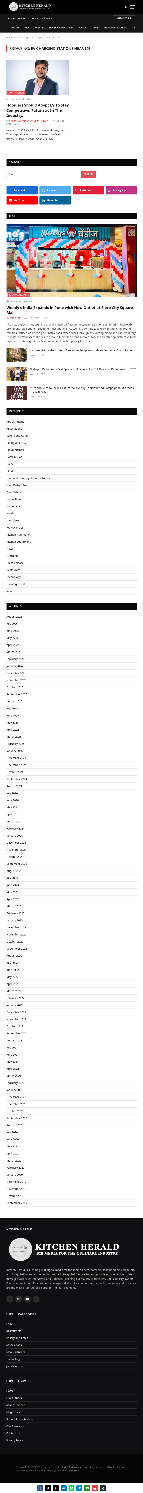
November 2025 (16, 680)
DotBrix (75, 1470)
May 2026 (12, 638)
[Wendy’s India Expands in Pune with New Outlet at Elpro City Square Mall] (72, 260)
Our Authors (14, 1398)
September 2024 (17, 779)
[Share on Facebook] (40, 1488)
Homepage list (16, 506)
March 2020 (14, 1160)
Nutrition (12, 556)
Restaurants (34, 28)
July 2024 (12, 793)
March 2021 (14, 1076)
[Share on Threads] (56, 1488)
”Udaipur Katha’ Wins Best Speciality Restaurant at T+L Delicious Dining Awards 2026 (83, 369)
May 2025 (12, 722)
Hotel (10, 513)
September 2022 (17, 948)
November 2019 (16, 1189)
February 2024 (15, 828)
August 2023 (14, 871)
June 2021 (13, 1054)
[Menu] (132, 7)
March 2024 (14, 821)
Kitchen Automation (19, 534)
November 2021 (16, 1019)
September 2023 (17, 864)
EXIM (10, 471)
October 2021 (15, 1026)
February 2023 (15, 913)
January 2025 (15, 751)
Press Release (15, 563)
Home (15, 28)
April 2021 (13, 1068)
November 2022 (16, 934)
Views (10, 591)
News (10, 548)
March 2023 (14, 906)
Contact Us (13, 1433)
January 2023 (15, 920)
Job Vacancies (15, 527)
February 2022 (15, 998)
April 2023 (13, 899)
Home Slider (14, 499)
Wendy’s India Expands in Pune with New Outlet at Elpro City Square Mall (70, 310)
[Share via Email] (87, 1488)
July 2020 (12, 1132)
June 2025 (13, 715)
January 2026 (15, 666)
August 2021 (14, 1040)
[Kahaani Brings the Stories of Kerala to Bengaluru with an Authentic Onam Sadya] (17, 355)
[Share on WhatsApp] (71, 1488)
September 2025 (17, 694)
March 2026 (14, 652)
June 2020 (13, 1139)
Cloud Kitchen (15, 450)
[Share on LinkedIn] (64, 1488)
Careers (12, 18)
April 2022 (13, 984)
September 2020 (17, 1118)
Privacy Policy (14, 1440)
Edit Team (15, 318)
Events (21, 18)
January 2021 (15, 1090)
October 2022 (15, 941)
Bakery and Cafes (61, 28)
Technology (14, 577)
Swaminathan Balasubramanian (29, 121)
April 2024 (13, 814)
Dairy (10, 464)
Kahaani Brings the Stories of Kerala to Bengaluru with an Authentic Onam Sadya (81, 350)
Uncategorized (16, 584)
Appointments (15, 421)
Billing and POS (16, 442)
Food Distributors (17, 485)
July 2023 (12, 878)
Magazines (32, 18)
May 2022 (12, 977)
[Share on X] (48, 1488)
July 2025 (12, 708)
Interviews (13, 520)
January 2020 (15, 1174)
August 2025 (14, 701)
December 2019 (16, 1181)
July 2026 (12, 623)
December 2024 (16, 758)
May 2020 (12, 1146)
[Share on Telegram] (79, 1488)
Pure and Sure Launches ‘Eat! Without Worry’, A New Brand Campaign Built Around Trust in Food (82, 389)
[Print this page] (95, 1488)
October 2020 (15, 1111)
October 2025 (15, 687)
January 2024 (15, 835)
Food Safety (14, 492)
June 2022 (13, 970)
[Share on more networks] (103, 1488)
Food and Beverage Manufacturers (28, 478)
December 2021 (16, 1012)
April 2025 (13, 729)
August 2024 (14, 786)
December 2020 (16, 1097)
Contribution (16, 93)
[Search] (126, 7)
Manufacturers (115, 28)
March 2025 (14, 736)
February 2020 (15, 1167)
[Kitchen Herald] (30, 7)
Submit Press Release (19, 1419)
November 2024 (16, 765)
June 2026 (13, 630)
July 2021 (12, 1047)
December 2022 (16, 927)
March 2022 (14, 991)
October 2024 (15, 772)
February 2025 (15, 743)
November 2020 (16, 1104)
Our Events (13, 1426)
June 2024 (13, 800)
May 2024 (12, 807)
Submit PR (123, 18)
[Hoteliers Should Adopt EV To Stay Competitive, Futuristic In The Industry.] (37, 77)
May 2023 (12, 892)
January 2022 (15, 1005)
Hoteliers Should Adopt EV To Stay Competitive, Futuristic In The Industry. (37, 110)
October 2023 (15, 857)
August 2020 (14, 1125)
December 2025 (16, 673)
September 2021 (17, 1033)
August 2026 (14, 616)
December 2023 (16, 842)
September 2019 (17, 1203)
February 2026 (15, 659)
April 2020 (13, 1153)
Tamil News (46, 18)
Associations (88, 28)
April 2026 (13, 645)
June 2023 (13, 885)
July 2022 (12, 962)
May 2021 (12, 1061)
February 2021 (15, 1083)
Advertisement (15, 1405)
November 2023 (16, 849)
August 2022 (14, 955)
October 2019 (15, 1196)
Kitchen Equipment (19, 541)
